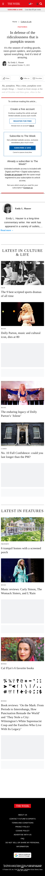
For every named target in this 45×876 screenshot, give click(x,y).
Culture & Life (26, 22)
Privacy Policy (22, 827)
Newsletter (39, 78)
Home (14, 22)
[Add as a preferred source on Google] (22, 855)
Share (7, 78)
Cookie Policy (22, 831)
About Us (22, 815)
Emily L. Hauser (17, 62)
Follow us (26, 78)
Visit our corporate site (31, 866)
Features (22, 27)
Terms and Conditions (22, 823)
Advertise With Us (22, 835)
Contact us (28, 188)
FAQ (22, 839)
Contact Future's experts (23, 819)
